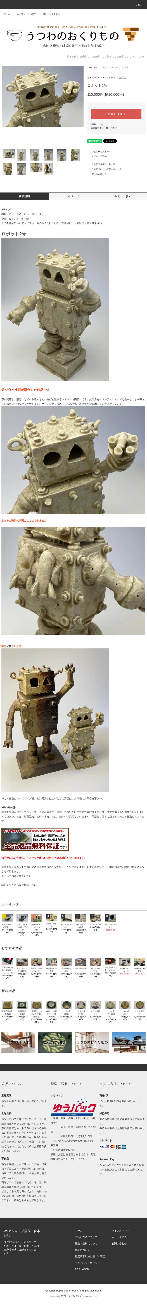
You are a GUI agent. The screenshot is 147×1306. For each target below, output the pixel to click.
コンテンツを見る (51, 14)
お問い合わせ (119, 1243)
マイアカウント (120, 1230)
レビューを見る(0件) (102, 151)
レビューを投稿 (99, 156)
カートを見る (119, 1237)
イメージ (73, 196)
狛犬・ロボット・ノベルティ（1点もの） (112, 67)
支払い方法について (86, 1237)
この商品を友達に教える (103, 164)
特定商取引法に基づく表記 (104, 128)
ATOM (85, 1269)
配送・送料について (86, 1243)
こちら (15, 885)
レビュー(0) (122, 196)
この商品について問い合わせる (107, 169)
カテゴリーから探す (26, 14)
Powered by (55, 1296)
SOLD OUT (116, 113)
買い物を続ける (99, 174)
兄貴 (8, 646)
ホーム (7, 14)
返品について (97, 124)
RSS (77, 1269)
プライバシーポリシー (87, 1262)
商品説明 (24, 196)
